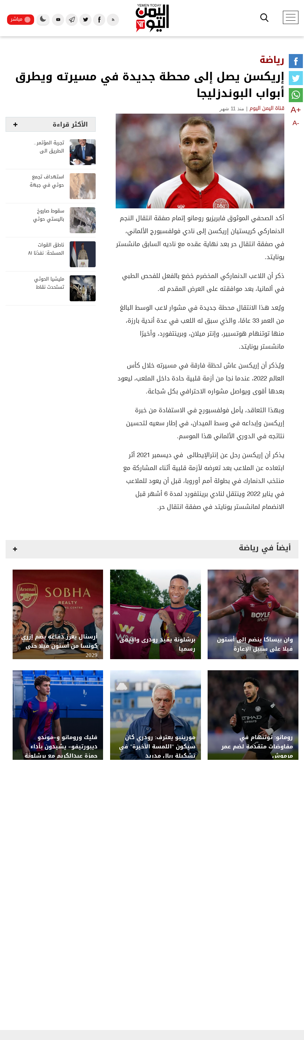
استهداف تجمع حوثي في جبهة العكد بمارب (47, 185)
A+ (296, 109)
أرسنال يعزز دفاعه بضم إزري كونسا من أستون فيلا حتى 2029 (59, 646)
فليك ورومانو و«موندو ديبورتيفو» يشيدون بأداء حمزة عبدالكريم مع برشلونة (61, 747)
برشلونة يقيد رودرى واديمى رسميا (157, 644)
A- (296, 123)
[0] (296, 62)
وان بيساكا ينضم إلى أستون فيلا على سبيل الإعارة (255, 644)
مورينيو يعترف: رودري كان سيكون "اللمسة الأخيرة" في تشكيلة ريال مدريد (157, 747)
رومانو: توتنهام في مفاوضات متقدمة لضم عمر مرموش (257, 747)
